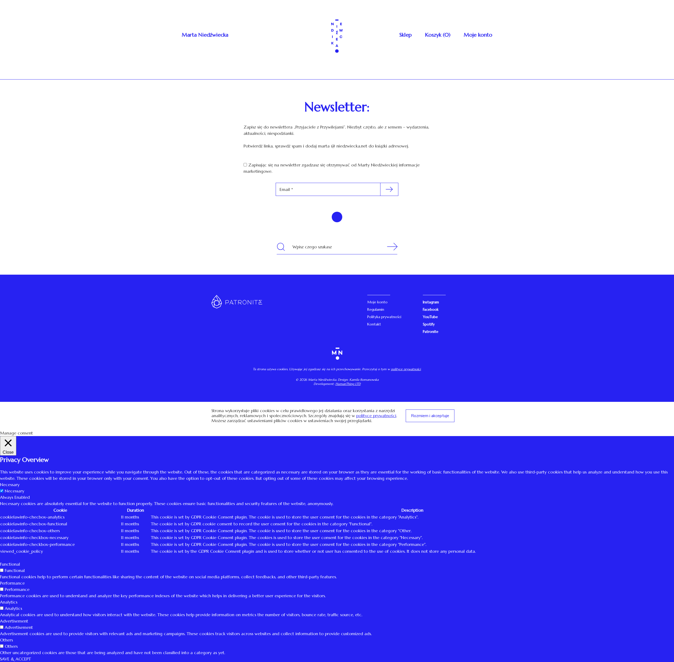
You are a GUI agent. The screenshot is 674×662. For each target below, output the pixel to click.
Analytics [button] (8, 602)
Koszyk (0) (437, 35)
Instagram (431, 302)
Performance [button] (12, 583)
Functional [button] (10, 564)
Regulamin (375, 309)
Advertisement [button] (14, 621)
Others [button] (6, 640)
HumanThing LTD (348, 384)
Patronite (430, 331)
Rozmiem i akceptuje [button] (430, 416)
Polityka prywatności (384, 316)
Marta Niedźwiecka (205, 35)
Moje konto (478, 35)
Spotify (429, 324)
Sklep (405, 35)
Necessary (14, 490)
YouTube (430, 316)
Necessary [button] (9, 484)
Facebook (431, 309)
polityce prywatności (406, 369)
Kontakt (374, 324)
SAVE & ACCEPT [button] (15, 658)
